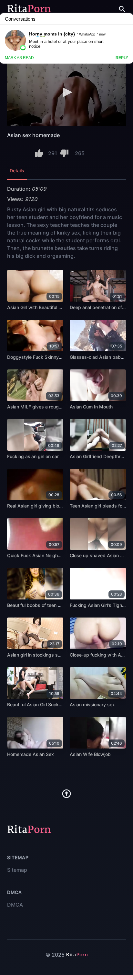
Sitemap (17, 870)
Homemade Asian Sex (30, 754)
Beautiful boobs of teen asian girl (42, 605)
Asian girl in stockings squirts (38, 655)
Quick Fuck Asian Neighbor (36, 555)
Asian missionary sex (92, 704)
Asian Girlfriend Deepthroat (98, 456)
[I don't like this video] (64, 153)
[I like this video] (39, 153)
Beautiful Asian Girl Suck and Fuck (43, 704)
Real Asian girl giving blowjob (38, 505)
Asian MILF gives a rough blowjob (43, 406)
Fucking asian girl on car (33, 456)
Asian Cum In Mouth (91, 406)
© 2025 (55, 954)
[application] (66, 92)
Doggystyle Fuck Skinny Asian (39, 357)
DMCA (15, 904)
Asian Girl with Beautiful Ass (37, 307)
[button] (66, 92)
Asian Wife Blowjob (90, 754)
